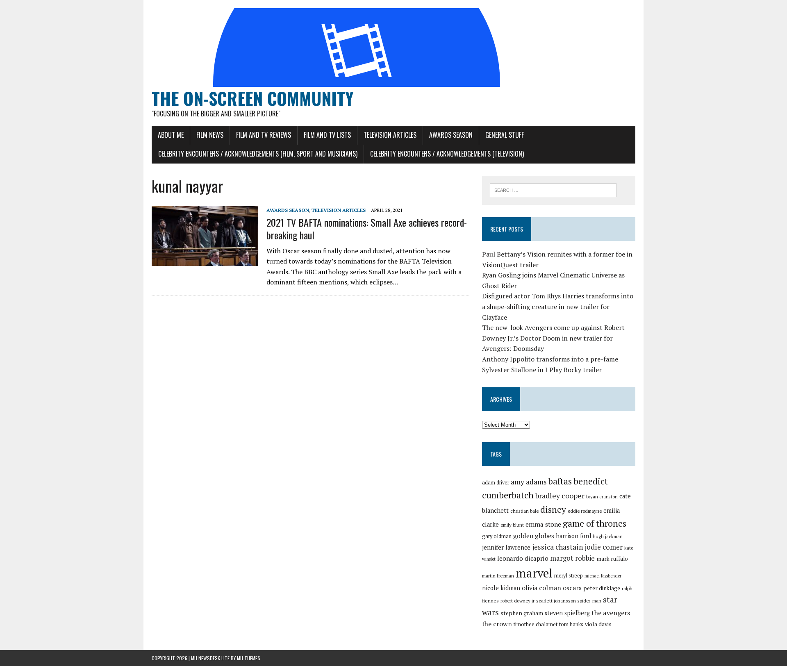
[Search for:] (553, 189)
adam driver (495, 482)
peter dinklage (601, 588)
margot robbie (572, 558)
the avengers (610, 612)
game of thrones (594, 523)
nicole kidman (501, 588)
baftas (560, 481)
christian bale (524, 511)
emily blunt (512, 525)
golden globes (533, 536)
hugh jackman (608, 536)
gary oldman (497, 536)
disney (553, 509)
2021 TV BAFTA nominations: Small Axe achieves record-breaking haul (366, 228)
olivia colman (541, 587)
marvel (534, 573)
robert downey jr (517, 601)
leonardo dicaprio (522, 558)
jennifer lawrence (506, 547)
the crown (497, 623)
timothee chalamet (535, 624)
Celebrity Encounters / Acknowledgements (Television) (447, 154)
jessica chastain (557, 547)
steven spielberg (567, 613)
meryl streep (568, 575)
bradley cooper (560, 495)
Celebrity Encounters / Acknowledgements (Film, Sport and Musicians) (257, 154)
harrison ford (573, 536)
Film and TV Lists (327, 135)
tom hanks (571, 624)
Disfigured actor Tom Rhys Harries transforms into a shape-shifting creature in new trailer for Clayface (557, 306)
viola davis (598, 624)
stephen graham (521, 613)
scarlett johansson (556, 601)
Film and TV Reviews (263, 135)
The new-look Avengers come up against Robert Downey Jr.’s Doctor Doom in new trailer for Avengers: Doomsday (553, 338)
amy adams (528, 481)
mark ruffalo (612, 558)
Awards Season (451, 135)
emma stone (543, 524)
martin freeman (498, 576)
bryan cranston (602, 496)
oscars (572, 587)
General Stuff (504, 135)
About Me (171, 135)
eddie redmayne (585, 511)
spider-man (589, 601)
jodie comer (604, 547)
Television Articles (390, 135)
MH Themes (248, 658)
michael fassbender (603, 576)
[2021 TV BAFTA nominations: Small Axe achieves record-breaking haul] (205, 260)
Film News (209, 135)
